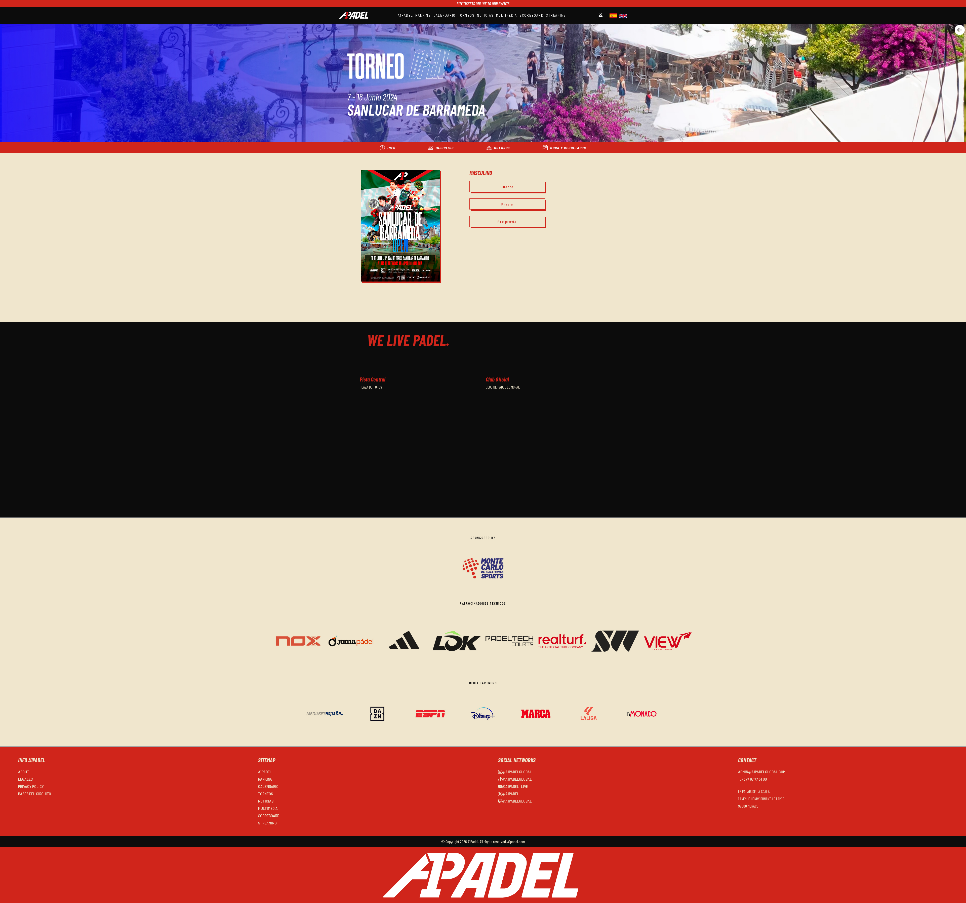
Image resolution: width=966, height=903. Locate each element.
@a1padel (510, 793)
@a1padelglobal (517, 771)
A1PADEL (405, 15)
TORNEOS (466, 15)
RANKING (423, 15)
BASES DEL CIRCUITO (34, 793)
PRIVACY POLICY (31, 786)
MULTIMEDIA (506, 15)
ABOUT (23, 771)
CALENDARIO (444, 15)
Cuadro (507, 187)
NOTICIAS (485, 15)
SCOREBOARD (531, 15)
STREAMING (556, 15)
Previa (507, 204)
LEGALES (25, 779)
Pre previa (507, 221)
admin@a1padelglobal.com (762, 771)
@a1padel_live (515, 786)
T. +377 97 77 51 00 (752, 779)
